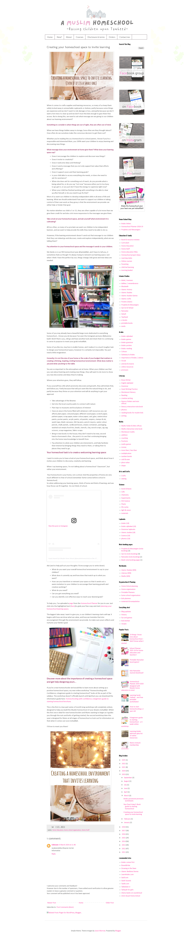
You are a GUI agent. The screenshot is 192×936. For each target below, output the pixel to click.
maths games (126, 444)
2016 (124, 834)
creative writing (127, 398)
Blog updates (126, 612)
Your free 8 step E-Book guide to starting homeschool (132, 807)
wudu (123, 326)
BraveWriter (125, 865)
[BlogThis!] (58, 827)
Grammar (124, 386)
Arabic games (126, 339)
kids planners (126, 599)
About (69, 37)
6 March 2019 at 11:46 (67, 845)
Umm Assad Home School (130, 896)
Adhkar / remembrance (129, 284)
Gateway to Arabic (128, 355)
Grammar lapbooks (128, 529)
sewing (123, 479)
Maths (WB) (125, 576)
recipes (123, 624)
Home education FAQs (129, 252)
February (127, 819)
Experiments (125, 498)
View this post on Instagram (58, 526)
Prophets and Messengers (130, 230)
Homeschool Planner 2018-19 (132, 227)
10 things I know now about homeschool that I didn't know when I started (132, 639)
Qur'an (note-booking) (129, 554)
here (73, 606)
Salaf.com (124, 878)
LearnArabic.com (127, 875)
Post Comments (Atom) (65, 907)
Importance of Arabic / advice (132, 358)
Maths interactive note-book (131, 429)
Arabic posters (126, 345)
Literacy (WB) (126, 573)
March (126, 796)
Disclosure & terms (96, 37)
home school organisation (72, 830)
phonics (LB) (125, 539)
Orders (112, 37)
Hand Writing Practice (129, 389)
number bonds (126, 456)
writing (123, 416)
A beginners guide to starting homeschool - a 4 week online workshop (132, 722)
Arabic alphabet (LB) (128, 526)
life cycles (124, 507)
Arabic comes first (127, 862)
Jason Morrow (100, 931)
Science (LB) (125, 536)
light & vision (126, 510)
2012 (124, 849)
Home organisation (128, 589)
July (125, 785)
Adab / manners (127, 280)
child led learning (127, 267)
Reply (54, 854)
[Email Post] (52, 827)
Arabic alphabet (127, 336)
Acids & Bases (126, 489)
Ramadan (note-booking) (130, 557)
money (123, 447)
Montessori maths (128, 432)
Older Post (110, 903)
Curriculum (125, 243)
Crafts (123, 476)
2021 (124, 767)
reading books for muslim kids (132, 413)
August (126, 781)
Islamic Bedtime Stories (129, 872)
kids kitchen (125, 621)
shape (123, 466)
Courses (79, 37)
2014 (124, 841)
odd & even (125, 460)
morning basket (127, 270)
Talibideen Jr (125, 887)
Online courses (126, 261)
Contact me (124, 37)
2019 (124, 774)
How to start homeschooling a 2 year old (137, 709)
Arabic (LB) (125, 523)
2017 (124, 831)
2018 (124, 827)
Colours (124, 352)
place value (125, 463)
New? (59, 37)
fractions (124, 441)
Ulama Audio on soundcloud (131, 893)
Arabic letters (126, 224)
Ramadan (124, 311)
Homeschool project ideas (130, 255)
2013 (124, 845)
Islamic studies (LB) (128, 533)
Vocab (123, 361)
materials (124, 513)
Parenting (124, 264)
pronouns (124, 370)
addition (124, 435)
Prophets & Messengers (130, 305)
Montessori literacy (128, 392)
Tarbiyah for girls (127, 890)
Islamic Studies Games (129, 296)
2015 (124, 838)
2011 (124, 852)
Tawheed (124, 317)
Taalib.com (125, 884)
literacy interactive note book (132, 407)
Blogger (118, 931)
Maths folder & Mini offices (131, 426)
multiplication (126, 453)
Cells (123, 492)
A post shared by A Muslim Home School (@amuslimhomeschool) (69, 558)
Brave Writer (126, 380)
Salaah (123, 314)
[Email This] (56, 827)
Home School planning (129, 586)
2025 (124, 760)
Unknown (55, 845)
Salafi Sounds (126, 881)
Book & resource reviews (130, 240)
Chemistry (125, 495)
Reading (124, 395)
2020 (124, 771)
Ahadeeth (124, 287)
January (127, 823)
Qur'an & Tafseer (127, 308)
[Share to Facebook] (62, 827)
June (126, 788)
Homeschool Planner (89, 603)
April (126, 792)
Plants (123, 504)
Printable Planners (128, 592)
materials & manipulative (130, 602)
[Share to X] (60, 827)
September (128, 778)
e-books (124, 320)
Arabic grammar (127, 342)
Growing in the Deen (128, 868)
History (124, 615)
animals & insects (127, 364)
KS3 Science (125, 501)
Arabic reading (126, 349)
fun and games (126, 618)
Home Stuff (85, 830)
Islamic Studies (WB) (128, 570)
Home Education (57, 830)
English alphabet (127, 383)
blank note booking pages (130, 560)
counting (124, 438)
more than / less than (129, 450)
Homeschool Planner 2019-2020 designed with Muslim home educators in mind (132, 686)
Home (50, 37)
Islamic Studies (126, 293)
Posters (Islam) (126, 302)
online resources (127, 367)
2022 (124, 764)
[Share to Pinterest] (64, 827)
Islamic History (126, 290)
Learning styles (126, 258)
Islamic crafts (126, 299)
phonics (124, 410)
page (71, 603)
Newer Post (51, 903)
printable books (127, 323)
